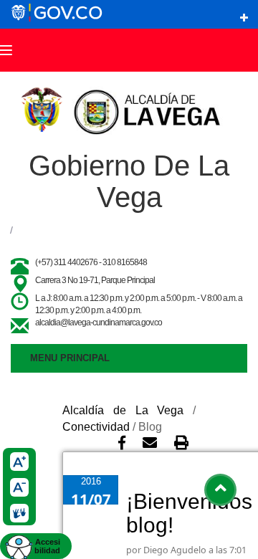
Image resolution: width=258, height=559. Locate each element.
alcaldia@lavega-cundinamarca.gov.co (98, 322)
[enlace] (243, 18)
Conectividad (96, 427)
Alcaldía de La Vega (122, 410)
